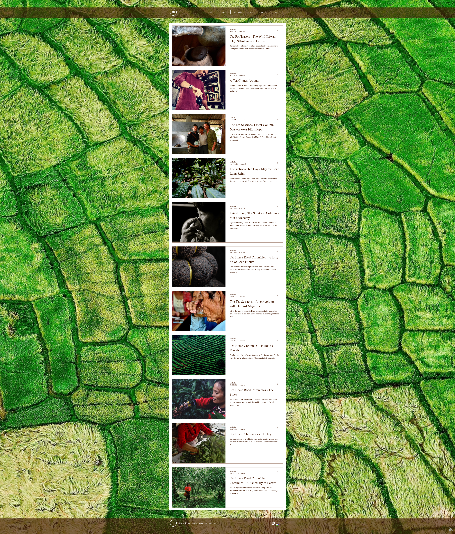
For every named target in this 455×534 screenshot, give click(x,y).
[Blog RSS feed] (451, 529)
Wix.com (212, 523)
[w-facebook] (277, 525)
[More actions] (278, 30)
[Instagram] (273, 523)
